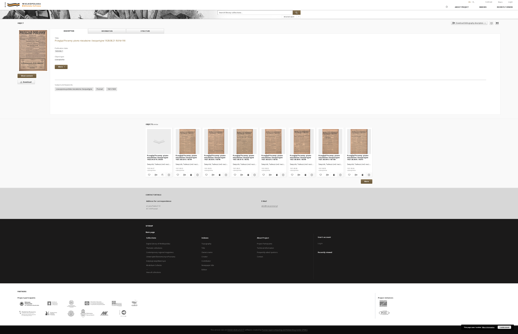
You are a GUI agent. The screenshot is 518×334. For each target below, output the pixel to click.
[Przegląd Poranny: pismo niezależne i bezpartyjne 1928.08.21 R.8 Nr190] (33, 50)
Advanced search (289, 17)
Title (203, 248)
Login (510, 2)
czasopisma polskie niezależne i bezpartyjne (74, 89)
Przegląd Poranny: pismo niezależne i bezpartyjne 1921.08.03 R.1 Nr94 (186, 157)
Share (500, 2)
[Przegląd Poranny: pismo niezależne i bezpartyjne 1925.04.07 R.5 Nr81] (159, 141)
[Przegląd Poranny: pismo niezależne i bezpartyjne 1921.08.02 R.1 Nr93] (273, 141)
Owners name (207, 252)
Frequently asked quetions (267, 252)
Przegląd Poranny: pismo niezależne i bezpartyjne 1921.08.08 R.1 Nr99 (300, 157)
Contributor (206, 261)
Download (27, 82)
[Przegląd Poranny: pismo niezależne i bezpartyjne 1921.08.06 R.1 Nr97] (359, 141)
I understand (504, 327)
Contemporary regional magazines (159, 252)
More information (488, 327)
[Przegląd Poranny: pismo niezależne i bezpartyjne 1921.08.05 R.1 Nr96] (216, 141)
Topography (206, 244)
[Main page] (447, 7)
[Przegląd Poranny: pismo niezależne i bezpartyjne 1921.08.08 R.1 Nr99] (302, 141)
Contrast (488, 2)
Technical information (265, 248)
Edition (204, 269)
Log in (320, 243)
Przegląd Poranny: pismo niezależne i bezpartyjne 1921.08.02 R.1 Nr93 (272, 157)
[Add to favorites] (491, 23)
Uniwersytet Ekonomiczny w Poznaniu (160, 257)
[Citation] (497, 23)
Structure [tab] (145, 31)
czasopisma (59, 59)
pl (473, 2)
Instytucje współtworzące (156, 261)
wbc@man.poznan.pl (269, 206)
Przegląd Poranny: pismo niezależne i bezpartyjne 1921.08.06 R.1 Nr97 (357, 157)
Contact (260, 257)
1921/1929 (112, 89)
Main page (150, 232)
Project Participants (264, 244)
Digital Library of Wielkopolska (158, 244)
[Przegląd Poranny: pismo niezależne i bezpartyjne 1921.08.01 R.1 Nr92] (245, 141)
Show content (27, 76)
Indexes (483, 7)
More (366, 181)
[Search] (297, 12)
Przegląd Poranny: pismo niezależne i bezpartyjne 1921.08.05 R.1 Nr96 (215, 157)
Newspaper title (208, 265)
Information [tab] (107, 31)
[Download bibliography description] (155, 175)
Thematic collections (154, 248)
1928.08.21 (59, 51)
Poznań (100, 89)
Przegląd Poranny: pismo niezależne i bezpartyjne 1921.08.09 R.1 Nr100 (329, 157)
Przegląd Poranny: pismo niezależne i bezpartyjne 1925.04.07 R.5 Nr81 (157, 157)
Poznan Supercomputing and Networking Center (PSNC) (284, 330)
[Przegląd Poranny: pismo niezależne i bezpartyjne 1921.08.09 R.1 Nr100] (330, 141)
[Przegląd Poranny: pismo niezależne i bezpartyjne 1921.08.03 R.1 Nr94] (187, 141)
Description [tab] (69, 31)
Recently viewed (505, 7)
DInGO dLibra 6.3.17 (235, 330)
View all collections (153, 272)
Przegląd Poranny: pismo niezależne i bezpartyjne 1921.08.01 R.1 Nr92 (243, 157)
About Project (462, 7)
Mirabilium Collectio (154, 265)
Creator (205, 257)
